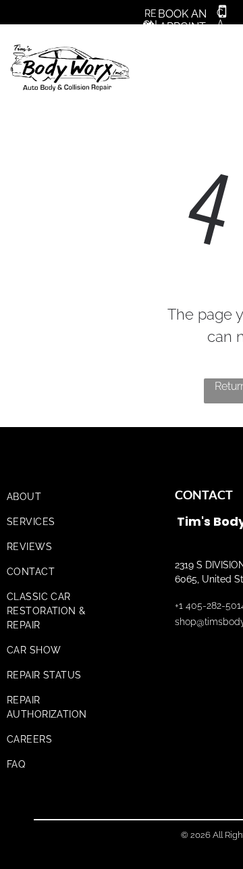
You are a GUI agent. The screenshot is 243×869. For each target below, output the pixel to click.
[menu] (222, 48)
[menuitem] (62, 497)
